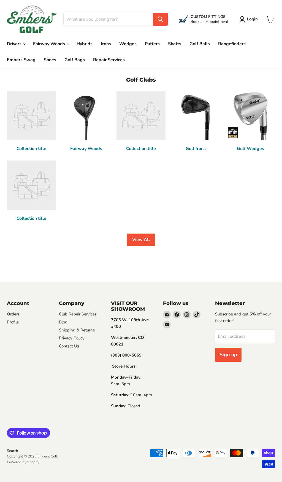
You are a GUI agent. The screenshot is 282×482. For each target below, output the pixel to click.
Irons (106, 44)
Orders (13, 314)
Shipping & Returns (77, 330)
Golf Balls (199, 44)
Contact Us (69, 346)
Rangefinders (232, 44)
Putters (152, 44)
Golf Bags (74, 60)
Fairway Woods (49, 44)
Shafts (174, 44)
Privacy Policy (72, 338)
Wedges (128, 44)
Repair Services (109, 60)
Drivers (15, 44)
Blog (63, 322)
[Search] (160, 19)
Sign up (228, 354)
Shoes (50, 60)
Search (12, 450)
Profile (13, 322)
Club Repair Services (78, 314)
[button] (249, 19)
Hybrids (85, 44)
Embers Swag (21, 60)
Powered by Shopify (23, 462)
